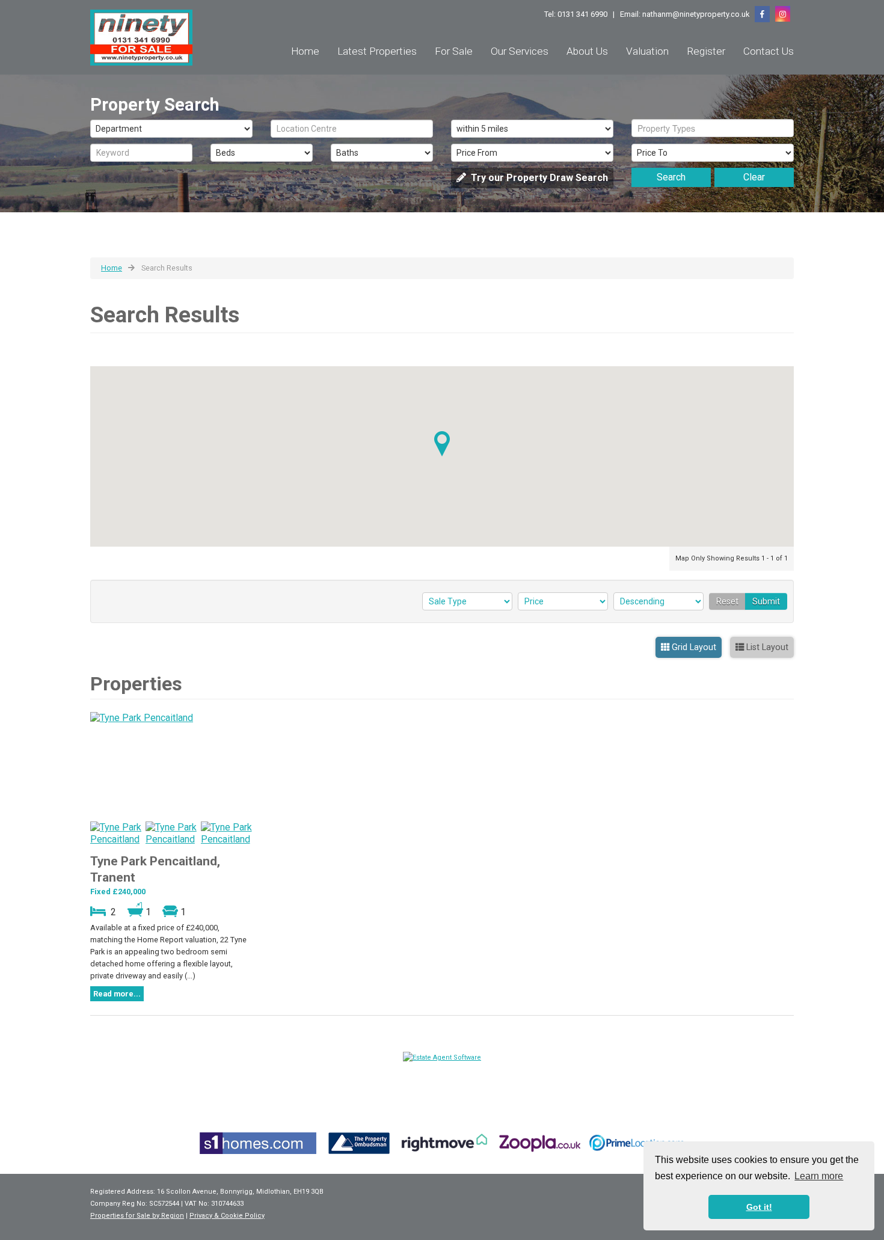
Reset (727, 601)
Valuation (647, 51)
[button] (442, 443)
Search (671, 177)
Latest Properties (377, 51)
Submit (766, 601)
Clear (754, 177)
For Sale (454, 51)
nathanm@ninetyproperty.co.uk (695, 14)
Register (706, 51)
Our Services (519, 51)
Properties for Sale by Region (137, 1216)
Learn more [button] (818, 1176)
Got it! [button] (759, 1207)
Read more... (117, 993)
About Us (587, 51)
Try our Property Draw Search (537, 177)
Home (305, 51)
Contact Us (768, 51)
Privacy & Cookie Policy (227, 1216)
